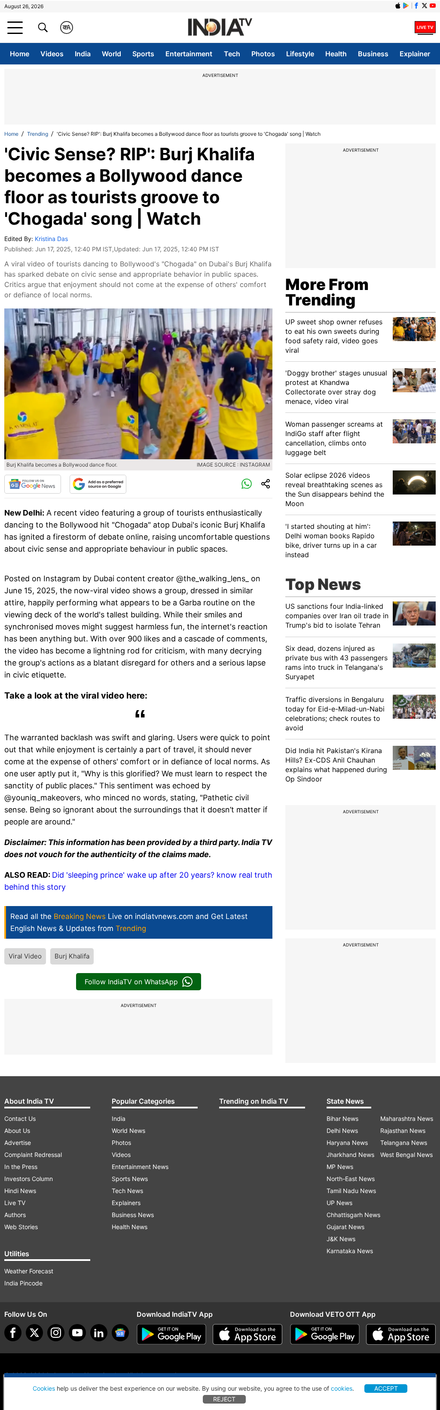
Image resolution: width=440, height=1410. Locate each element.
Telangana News (403, 1142)
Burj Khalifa (72, 956)
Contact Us (20, 1118)
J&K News (341, 1238)
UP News (339, 1202)
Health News (129, 1226)
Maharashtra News (406, 1118)
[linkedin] (98, 1332)
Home (19, 53)
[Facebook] (12, 1332)
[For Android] (325, 1334)
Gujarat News (345, 1226)
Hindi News (20, 1190)
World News (128, 1130)
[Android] (406, 6)
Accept (386, 1388)
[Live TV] (425, 27)
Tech (232, 53)
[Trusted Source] (98, 484)
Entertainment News (140, 1166)
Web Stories (21, 1226)
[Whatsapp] (246, 484)
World (111, 53)
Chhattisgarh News (353, 1214)
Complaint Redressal (33, 1154)
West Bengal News (406, 1154)
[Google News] (32, 484)
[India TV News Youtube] (433, 6)
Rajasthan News (402, 1130)
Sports (143, 53)
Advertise (17, 1142)
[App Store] (247, 1334)
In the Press (20, 1166)
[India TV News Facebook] (416, 6)
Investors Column (28, 1178)
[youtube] (77, 1332)
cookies (341, 1388)
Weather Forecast (28, 1271)
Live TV (14, 1202)
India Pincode (23, 1283)
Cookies (44, 1388)
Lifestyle (300, 53)
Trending (37, 134)
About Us (17, 1130)
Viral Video (25, 956)
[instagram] (55, 1332)
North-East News (351, 1178)
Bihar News (342, 1118)
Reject (224, 1399)
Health (336, 53)
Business (373, 53)
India (83, 53)
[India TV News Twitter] (425, 6)
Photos (263, 53)
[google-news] (120, 1332)
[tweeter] (34, 1332)
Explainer (415, 53)
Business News (133, 1214)
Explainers (126, 1202)
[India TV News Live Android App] (171, 1334)
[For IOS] (401, 1334)
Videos (52, 53)
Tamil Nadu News (351, 1190)
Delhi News (342, 1130)
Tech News (127, 1190)
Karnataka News (350, 1250)
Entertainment (188, 53)
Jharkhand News (350, 1154)
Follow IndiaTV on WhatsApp (131, 981)
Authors (15, 1214)
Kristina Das (51, 238)
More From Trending (327, 292)
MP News (340, 1166)
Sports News (130, 1178)
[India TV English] (220, 27)
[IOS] (398, 6)
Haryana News (347, 1142)
